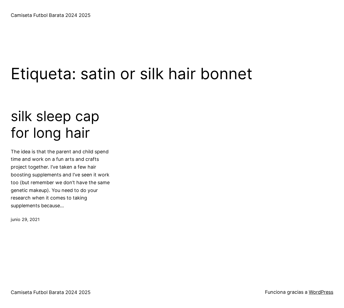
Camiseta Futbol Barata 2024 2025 (51, 15)
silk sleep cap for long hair (55, 124)
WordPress (321, 292)
